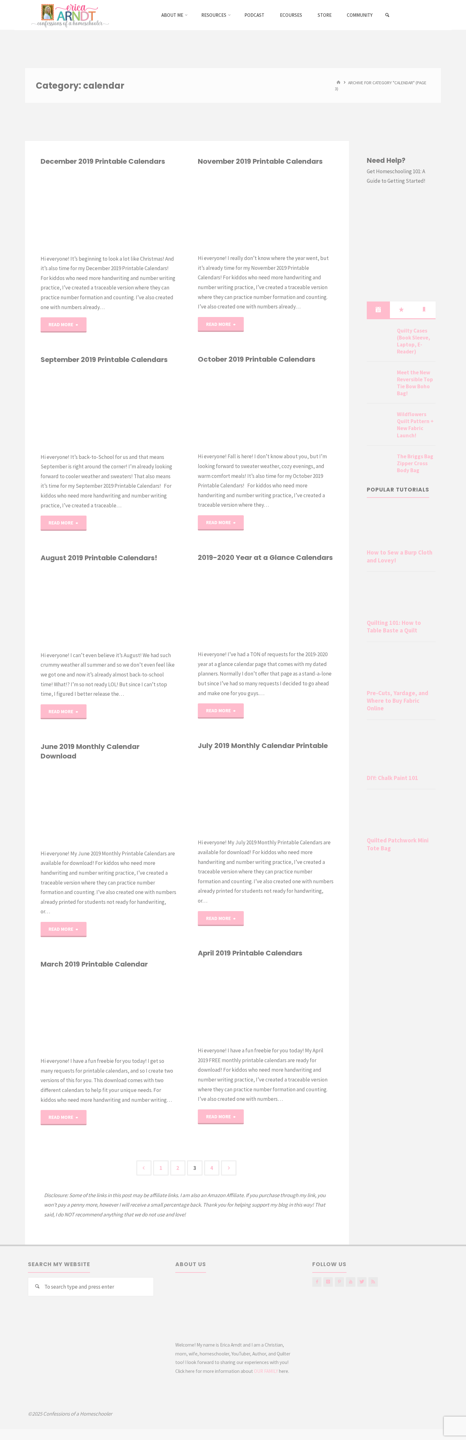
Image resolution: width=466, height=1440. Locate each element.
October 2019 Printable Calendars (256, 359)
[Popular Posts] (401, 309)
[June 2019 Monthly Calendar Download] (142, 805)
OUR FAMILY (266, 1371)
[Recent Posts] (378, 309)
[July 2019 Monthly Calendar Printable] (299, 794)
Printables (43, 198)
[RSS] (373, 1281)
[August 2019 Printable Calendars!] (142, 606)
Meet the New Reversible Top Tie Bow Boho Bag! (415, 383)
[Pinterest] (339, 1281)
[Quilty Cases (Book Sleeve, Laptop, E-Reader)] (379, 338)
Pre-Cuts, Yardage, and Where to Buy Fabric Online (397, 700)
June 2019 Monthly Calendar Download (90, 751)
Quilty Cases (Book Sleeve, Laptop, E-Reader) (413, 341)
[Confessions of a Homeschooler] (69, 14)
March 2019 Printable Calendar (94, 964)
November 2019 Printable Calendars (260, 161)
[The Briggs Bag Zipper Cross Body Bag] (379, 464)
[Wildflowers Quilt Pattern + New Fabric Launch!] (379, 422)
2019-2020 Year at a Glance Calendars (265, 557)
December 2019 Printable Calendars (103, 161)
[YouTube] (350, 1281)
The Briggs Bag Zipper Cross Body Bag (415, 463)
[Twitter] (361, 1281)
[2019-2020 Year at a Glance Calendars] (299, 606)
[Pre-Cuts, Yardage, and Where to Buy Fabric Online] (401, 667)
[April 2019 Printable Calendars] (299, 1002)
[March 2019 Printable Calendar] (142, 1012)
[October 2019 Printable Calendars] (299, 408)
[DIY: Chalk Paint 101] (401, 748)
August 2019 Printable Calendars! (99, 558)
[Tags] (424, 309)
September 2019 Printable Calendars (104, 360)
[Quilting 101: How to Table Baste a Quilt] (401, 596)
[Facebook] (316, 1281)
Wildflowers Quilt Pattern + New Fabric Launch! (415, 425)
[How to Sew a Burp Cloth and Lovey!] (401, 526)
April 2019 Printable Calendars (250, 953)
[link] (387, 15)
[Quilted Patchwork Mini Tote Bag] (401, 814)
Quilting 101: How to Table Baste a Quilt (394, 626)
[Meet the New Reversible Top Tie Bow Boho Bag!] (379, 380)
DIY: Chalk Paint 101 (392, 778)
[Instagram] (328, 1281)
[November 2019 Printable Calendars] (299, 210)
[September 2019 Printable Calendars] (142, 408)
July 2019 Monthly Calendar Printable (263, 746)
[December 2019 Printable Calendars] (142, 210)
